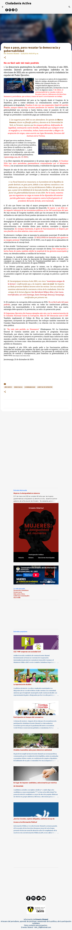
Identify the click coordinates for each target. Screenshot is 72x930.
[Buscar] (69, 7)
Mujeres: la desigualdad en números (27, 493)
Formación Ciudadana (21, 590)
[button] (5, 57)
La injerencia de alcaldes (22, 684)
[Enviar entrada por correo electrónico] (5, 385)
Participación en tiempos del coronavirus (28, 717)
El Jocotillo (17, 597)
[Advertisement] (36, 374)
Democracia (18, 592)
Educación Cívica (19, 594)
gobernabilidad (30, 387)
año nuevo (8, 387)
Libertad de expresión (44, 387)
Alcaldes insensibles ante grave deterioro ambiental (33, 750)
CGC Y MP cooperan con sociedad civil (27, 652)
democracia (18, 387)
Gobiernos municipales (21, 596)
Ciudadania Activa (18, 3)
